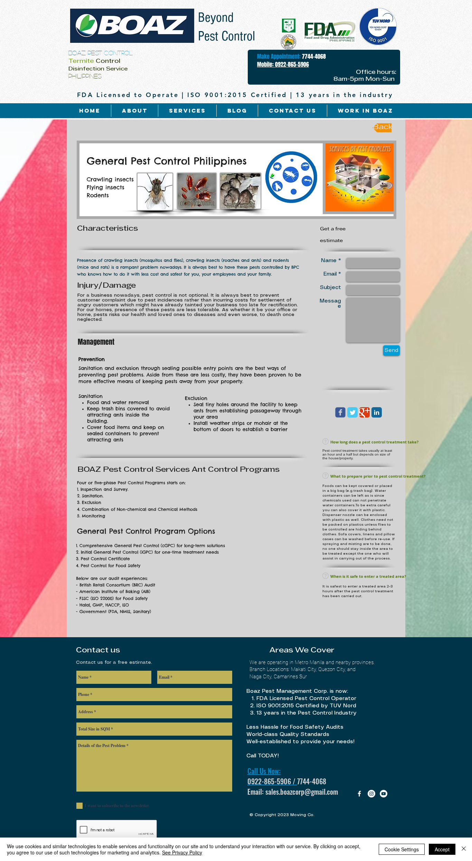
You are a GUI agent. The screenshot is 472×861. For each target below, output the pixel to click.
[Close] (464, 849)
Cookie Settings (402, 849)
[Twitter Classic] (352, 412)
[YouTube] (383, 793)
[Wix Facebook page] (340, 412)
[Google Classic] (364, 412)
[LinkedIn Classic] (376, 412)
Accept (442, 849)
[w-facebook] (359, 793)
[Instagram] (371, 793)
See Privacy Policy (182, 852)
